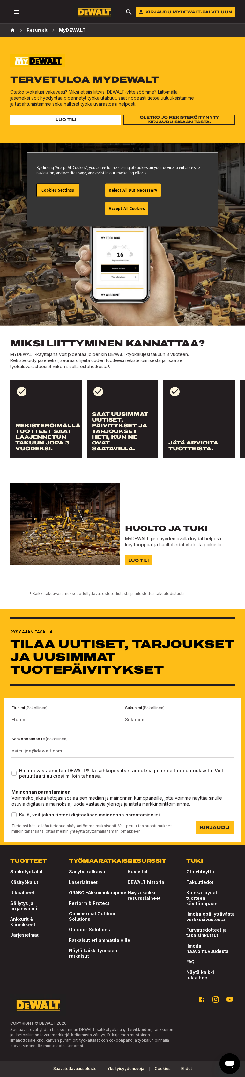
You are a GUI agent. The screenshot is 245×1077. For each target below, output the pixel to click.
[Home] (12, 30)
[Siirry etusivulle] (94, 12)
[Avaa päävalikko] (16, 12)
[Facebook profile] (202, 999)
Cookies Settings (57, 189)
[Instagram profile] (216, 999)
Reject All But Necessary (133, 189)
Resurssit (37, 30)
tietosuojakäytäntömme (72, 825)
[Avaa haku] (128, 12)
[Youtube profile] (230, 999)
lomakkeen (130, 831)
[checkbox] (14, 773)
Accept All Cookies (127, 208)
